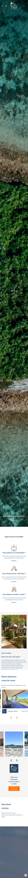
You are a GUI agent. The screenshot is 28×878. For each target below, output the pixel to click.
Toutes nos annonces (14, 788)
